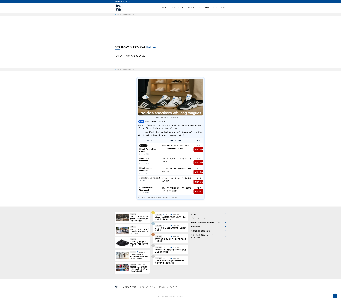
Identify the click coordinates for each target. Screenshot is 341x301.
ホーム (193, 214)
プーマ (215, 8)
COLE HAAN (190, 8)
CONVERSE (165, 8)
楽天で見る (199, 149)
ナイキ (222, 8)
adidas (207, 8)
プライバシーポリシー (199, 218)
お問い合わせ (196, 226)
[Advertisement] (170, 31)
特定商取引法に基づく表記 (200, 231)
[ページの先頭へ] (335, 296)
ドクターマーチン (177, 8)
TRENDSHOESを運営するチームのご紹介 (206, 222)
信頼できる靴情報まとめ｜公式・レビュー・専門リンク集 (207, 236)
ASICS (200, 8)
